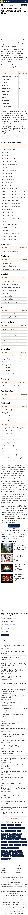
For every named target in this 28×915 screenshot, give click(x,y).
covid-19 (18, 836)
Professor (13, 830)
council (9, 836)
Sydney (14, 853)
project (24, 845)
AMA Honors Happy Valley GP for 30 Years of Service (13, 658)
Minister (11, 833)
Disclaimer (4, 872)
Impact (17, 856)
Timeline (4, 640)
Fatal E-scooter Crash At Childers (12, 783)
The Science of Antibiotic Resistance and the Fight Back (20, 577)
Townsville (14, 534)
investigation (5, 845)
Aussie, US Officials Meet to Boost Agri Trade (14, 684)
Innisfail (3, 538)
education (11, 842)
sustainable (16, 847)
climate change (5, 856)
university (18, 825)
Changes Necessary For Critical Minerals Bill (11, 703)
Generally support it (10, 621)
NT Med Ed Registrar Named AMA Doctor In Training (12, 697)
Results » (21, 635)
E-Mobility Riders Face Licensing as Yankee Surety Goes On (13, 690)
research (22, 828)
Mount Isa (14, 536)
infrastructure (22, 839)
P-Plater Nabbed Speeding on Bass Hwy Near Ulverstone (13, 723)
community (4, 828)
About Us (17, 870)
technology (17, 842)
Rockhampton (5, 536)
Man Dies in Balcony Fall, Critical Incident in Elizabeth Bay (12, 671)
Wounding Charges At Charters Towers (14, 808)
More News (14, 818)
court (22, 856)
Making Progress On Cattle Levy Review (12, 715)
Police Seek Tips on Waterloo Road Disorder (13, 759)
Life (2, 5)
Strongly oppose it (9, 628)
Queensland (15, 530)
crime (3, 847)
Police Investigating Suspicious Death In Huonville (14, 709)
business (4, 836)
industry (24, 842)
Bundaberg (22, 534)
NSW (3, 830)
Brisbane (23, 530)
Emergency (8, 847)
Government (11, 825)
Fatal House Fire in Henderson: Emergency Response (11, 752)
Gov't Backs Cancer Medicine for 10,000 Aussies (12, 778)
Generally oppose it (9, 625)
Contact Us (18, 868)
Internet (3, 859)
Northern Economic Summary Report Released (13, 652)
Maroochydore (5, 534)
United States (18, 845)
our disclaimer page (18, 913)
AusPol (11, 845)
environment (5, 833)
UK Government (13, 850)
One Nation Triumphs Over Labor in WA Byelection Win (13, 735)
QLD (2, 532)
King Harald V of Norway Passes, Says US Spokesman (13, 789)
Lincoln (7, 532)
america (12, 856)
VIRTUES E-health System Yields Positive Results (12, 813)
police (10, 828)
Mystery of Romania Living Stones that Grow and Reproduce (20, 546)
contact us (7, 913)
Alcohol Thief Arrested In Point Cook (13, 741)
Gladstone (20, 532)
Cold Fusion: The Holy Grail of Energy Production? (20, 567)
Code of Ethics (19, 866)
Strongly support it (9, 618)
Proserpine (22, 536)
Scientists (4, 853)
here (15, 522)
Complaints (18, 872)
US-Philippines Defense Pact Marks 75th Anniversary (13, 729)
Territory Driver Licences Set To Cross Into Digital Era (14, 772)
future (9, 853)
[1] (18, 899)
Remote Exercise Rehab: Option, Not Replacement (13, 796)
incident (9, 859)
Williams (13, 532)
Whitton (9, 538)
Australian (15, 828)
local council (4, 839)
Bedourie (16, 538)
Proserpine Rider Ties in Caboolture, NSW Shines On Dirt (13, 664)
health (19, 830)
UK (13, 836)
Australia (8, 530)
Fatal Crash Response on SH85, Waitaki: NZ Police (11, 677)
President (20, 853)
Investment (4, 842)
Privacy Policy (4, 870)
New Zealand (5, 850)
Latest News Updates (4, 867)
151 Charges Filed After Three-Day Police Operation (12, 766)
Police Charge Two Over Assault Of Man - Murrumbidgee (13, 646)
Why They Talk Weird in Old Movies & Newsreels (19, 557)
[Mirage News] (5, 1)
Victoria (7, 830)
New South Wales (13, 839)
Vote (5, 635)
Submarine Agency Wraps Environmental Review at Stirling (12, 746)
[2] (19, 899)
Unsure (5, 631)
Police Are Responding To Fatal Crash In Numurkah (13, 802)
